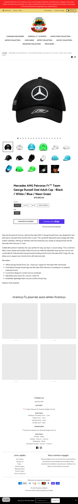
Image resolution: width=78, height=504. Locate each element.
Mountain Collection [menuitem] (32, 44)
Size (15, 209)
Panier (72, 10)
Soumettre (55, 500)
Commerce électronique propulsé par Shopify (39, 490)
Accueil (4, 53)
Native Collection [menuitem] (13, 40)
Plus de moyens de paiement (51, 227)
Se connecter (48, 10)
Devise (15, 10)
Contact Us (19, 462)
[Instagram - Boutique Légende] (75, 57)
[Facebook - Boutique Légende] (72, 57)
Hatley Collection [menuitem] (64, 40)
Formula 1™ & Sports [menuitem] (37, 36)
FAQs (19, 464)
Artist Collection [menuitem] (44, 40)
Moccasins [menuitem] (29, 40)
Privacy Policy (19, 471)
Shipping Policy (20, 469)
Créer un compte (59, 10)
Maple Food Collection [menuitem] (60, 36)
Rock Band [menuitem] (49, 44)
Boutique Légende (41, 488)
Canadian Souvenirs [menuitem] (15, 36)
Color (16, 202)
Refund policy (19, 466)
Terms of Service (19, 474)
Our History (20, 459)
